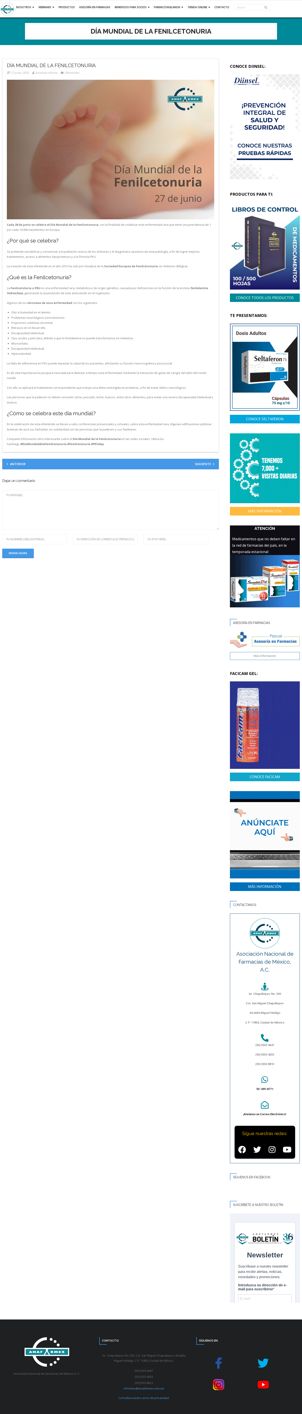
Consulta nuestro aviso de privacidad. (144, 1398)
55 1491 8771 (264, 1089)
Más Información (265, 656)
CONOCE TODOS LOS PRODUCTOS (265, 297)
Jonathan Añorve (46, 73)
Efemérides (72, 73)
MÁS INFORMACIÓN (264, 511)
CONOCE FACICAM (265, 776)
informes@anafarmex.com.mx (144, 1388)
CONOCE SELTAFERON (265, 419)
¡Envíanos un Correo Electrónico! (264, 1114)
